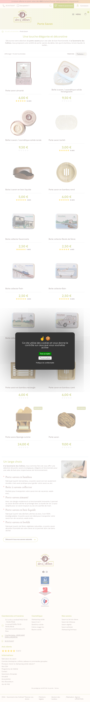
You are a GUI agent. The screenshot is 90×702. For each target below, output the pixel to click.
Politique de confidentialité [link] (45, 363)
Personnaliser (45, 358)
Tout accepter (45, 354)
